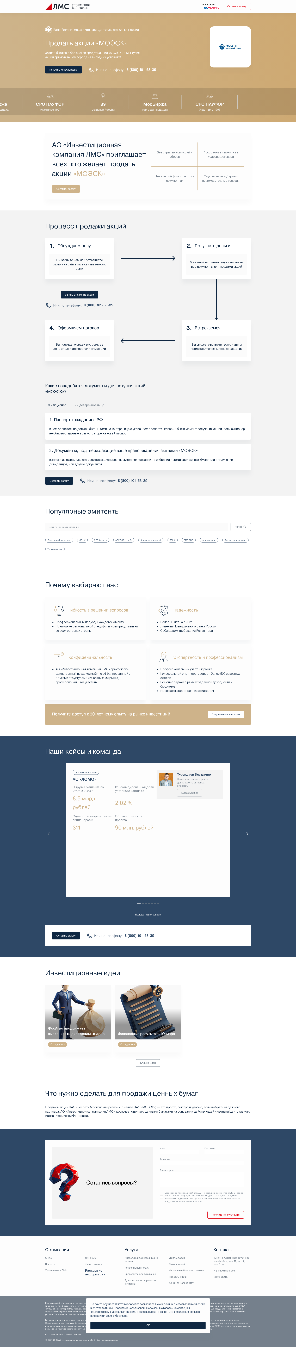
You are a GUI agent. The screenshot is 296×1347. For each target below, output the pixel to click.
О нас (48, 1258)
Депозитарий (177, 1258)
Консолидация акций (137, 1267)
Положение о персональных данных (63, 1334)
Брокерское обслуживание (140, 1274)
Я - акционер (57, 405)
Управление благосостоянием (186, 1270)
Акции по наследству (181, 1283)
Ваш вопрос (167, 1170)
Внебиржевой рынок (86, 772)
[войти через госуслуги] (211, 8)
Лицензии (90, 1258)
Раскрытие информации (95, 1272)
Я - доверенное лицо (89, 405)
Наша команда (93, 1264)
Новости (50, 1264)
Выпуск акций (177, 1264)
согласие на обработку (186, 1193)
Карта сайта (220, 1276)
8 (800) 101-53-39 (141, 70)
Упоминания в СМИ (56, 1270)
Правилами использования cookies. (136, 1308)
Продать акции (178, 1276)
